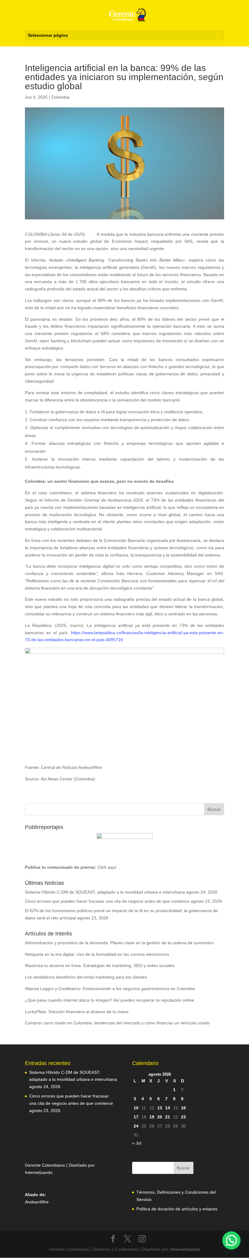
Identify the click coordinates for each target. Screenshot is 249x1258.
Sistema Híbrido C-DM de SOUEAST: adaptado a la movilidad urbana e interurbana (105, 892)
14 (167, 1107)
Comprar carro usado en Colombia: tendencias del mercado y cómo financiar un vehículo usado (117, 1022)
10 (136, 1107)
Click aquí (106, 867)
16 (183, 1107)
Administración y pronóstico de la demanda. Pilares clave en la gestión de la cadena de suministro (119, 942)
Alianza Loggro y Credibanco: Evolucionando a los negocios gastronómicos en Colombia (110, 988)
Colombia (60, 97)
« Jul (136, 1143)
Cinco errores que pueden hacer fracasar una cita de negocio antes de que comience (107, 901)
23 (183, 1116)
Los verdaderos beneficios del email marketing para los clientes (86, 977)
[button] (231, 1240)
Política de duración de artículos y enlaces (176, 1208)
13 (159, 1107)
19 (151, 1116)
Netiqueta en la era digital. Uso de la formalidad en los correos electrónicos (97, 954)
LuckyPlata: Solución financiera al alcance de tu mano (76, 1011)
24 (136, 1126)
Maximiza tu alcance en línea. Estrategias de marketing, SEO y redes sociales (100, 965)
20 (159, 1116)
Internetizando (39, 1172)
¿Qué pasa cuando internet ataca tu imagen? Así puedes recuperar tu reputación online (109, 1000)
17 (136, 1116)
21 (167, 1116)
